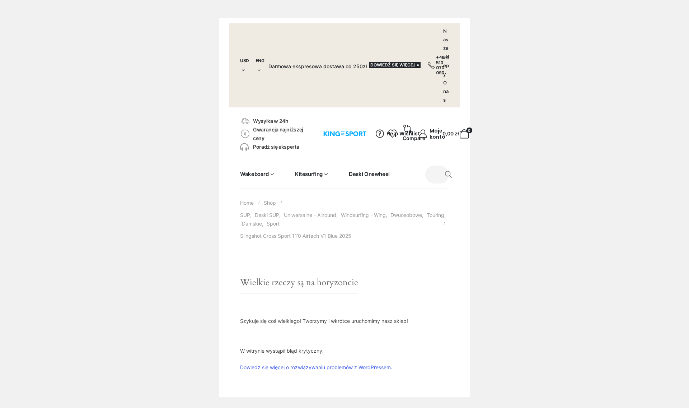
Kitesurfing (309, 174)
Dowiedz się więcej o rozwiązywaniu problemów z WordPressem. (316, 367)
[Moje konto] (423, 134)
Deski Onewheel (369, 174)
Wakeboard (254, 174)
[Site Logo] (345, 134)
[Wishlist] (391, 134)
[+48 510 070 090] (431, 65)
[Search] (449, 175)
